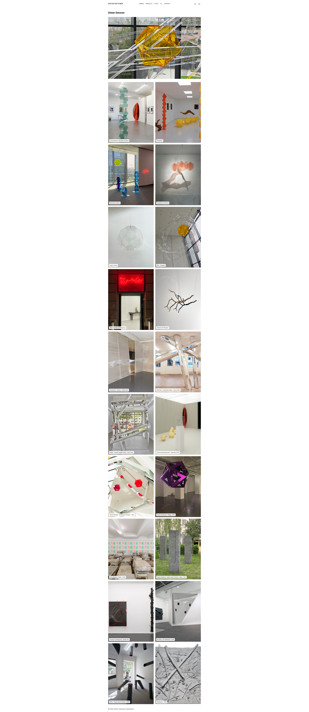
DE (195, 4)
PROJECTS (149, 3)
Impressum (122, 709)
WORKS (141, 3)
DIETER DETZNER (115, 4)
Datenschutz (130, 709)
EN (199, 4)
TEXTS (156, 3)
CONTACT (167, 3)
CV (161, 3)
